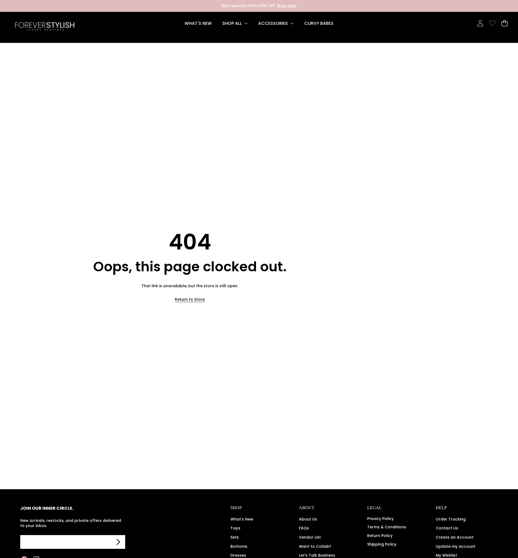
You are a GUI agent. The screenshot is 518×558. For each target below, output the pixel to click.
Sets (234, 537)
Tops (235, 528)
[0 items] (504, 23)
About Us (308, 519)
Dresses (238, 555)
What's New (241, 519)
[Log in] (480, 23)
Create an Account (454, 537)
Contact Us (447, 528)
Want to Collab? (315, 546)
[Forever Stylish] (45, 27)
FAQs (304, 528)
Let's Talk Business (317, 555)
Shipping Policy (381, 544)
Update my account (455, 546)
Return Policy (380, 535)
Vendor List (310, 537)
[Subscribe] (118, 542)
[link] (492, 23)
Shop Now (287, 5)
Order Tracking (451, 519)
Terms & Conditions (386, 527)
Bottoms (238, 546)
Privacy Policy (380, 518)
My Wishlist (446, 555)
